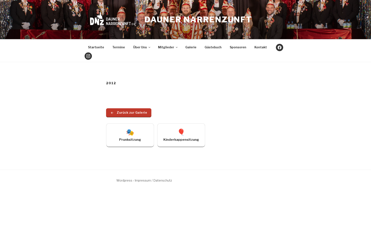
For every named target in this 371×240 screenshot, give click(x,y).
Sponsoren (238, 47)
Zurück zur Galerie (132, 113)
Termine (118, 47)
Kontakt (260, 47)
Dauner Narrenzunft (198, 19)
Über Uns (140, 47)
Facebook (279, 47)
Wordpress (124, 180)
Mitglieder (166, 47)
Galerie (190, 47)
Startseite (96, 47)
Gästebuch (213, 47)
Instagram (88, 56)
